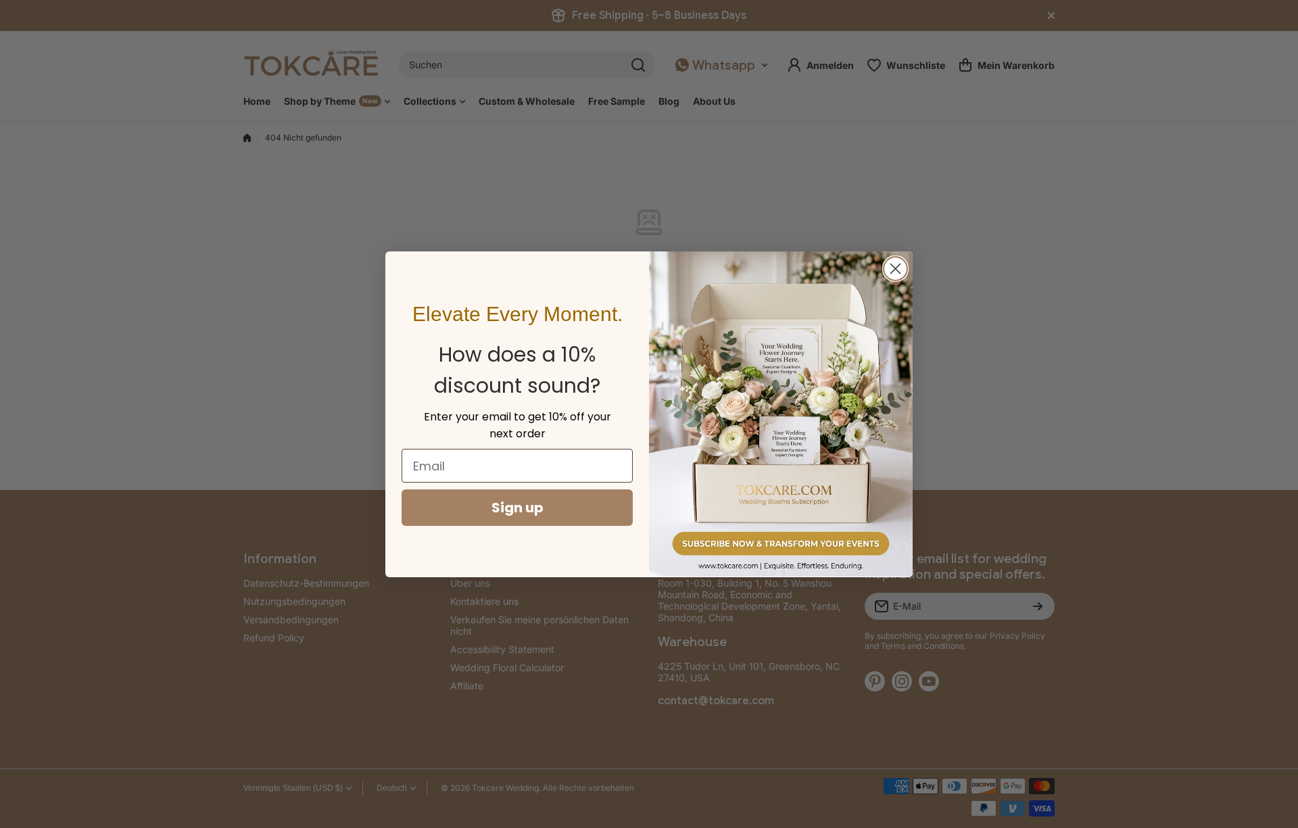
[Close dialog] (895, 269)
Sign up (517, 507)
